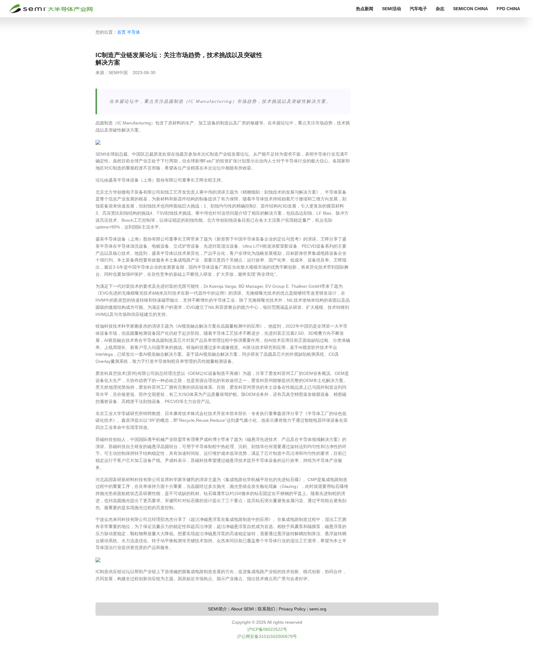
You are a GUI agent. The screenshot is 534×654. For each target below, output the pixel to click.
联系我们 (266, 608)
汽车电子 (418, 8)
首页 (121, 32)
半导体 (133, 32)
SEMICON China (470, 8)
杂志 (440, 8)
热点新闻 (364, 8)
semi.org (317, 608)
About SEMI (242, 608)
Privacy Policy (292, 608)
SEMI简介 (217, 608)
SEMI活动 (391, 8)
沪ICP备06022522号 (267, 629)
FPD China (508, 8)
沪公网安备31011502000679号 (267, 636)
